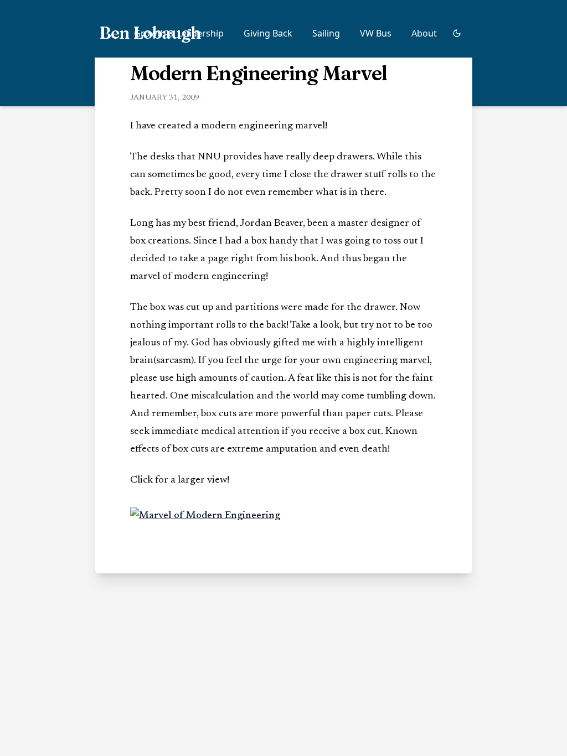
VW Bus (375, 33)
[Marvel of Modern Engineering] (283, 516)
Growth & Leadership (179, 33)
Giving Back (268, 33)
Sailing (326, 33)
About (424, 33)
